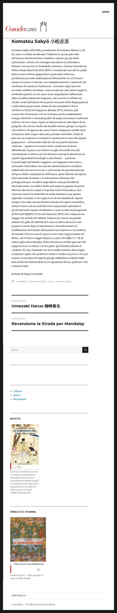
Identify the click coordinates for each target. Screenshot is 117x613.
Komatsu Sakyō (64, 281)
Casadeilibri (21, 281)
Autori (51, 281)
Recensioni (19, 399)
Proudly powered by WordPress (40, 604)
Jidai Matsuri (19, 595)
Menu (106, 12)
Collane (17, 391)
